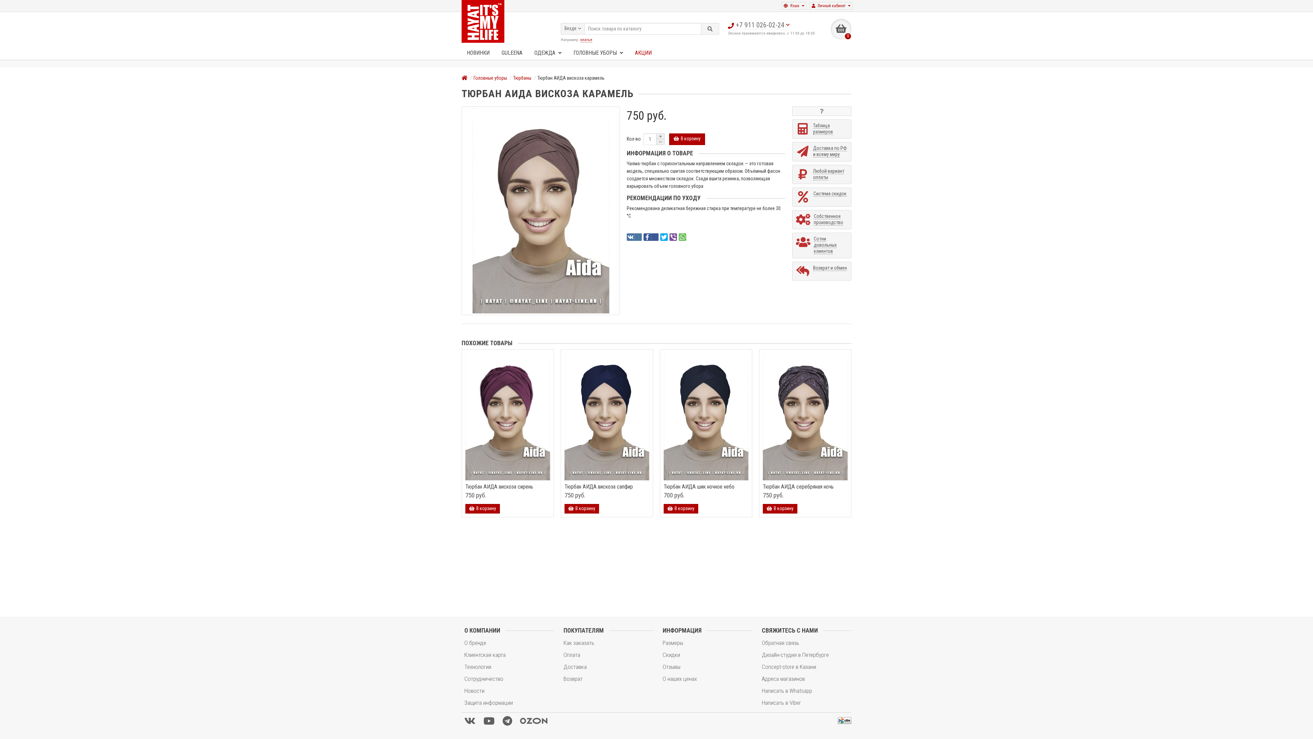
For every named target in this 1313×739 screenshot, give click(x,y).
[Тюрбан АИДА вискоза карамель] (541, 210)
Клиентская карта (485, 654)
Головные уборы (595, 53)
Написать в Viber (781, 702)
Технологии (477, 666)
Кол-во (634, 139)
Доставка (575, 666)
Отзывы (671, 666)
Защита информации (488, 702)
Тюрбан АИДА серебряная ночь (798, 487)
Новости (474, 690)
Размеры (673, 642)
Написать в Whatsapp (787, 690)
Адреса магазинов (783, 678)
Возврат (573, 678)
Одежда (545, 53)
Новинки (478, 53)
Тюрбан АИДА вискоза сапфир (599, 487)
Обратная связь (780, 642)
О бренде (475, 642)
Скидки (671, 654)
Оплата (571, 654)
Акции (643, 53)
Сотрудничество (483, 678)
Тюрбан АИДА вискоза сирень (499, 487)
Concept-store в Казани (789, 666)
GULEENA (512, 53)
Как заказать (578, 642)
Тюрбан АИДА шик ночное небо (699, 487)
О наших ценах (680, 678)
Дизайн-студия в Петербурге (795, 654)
